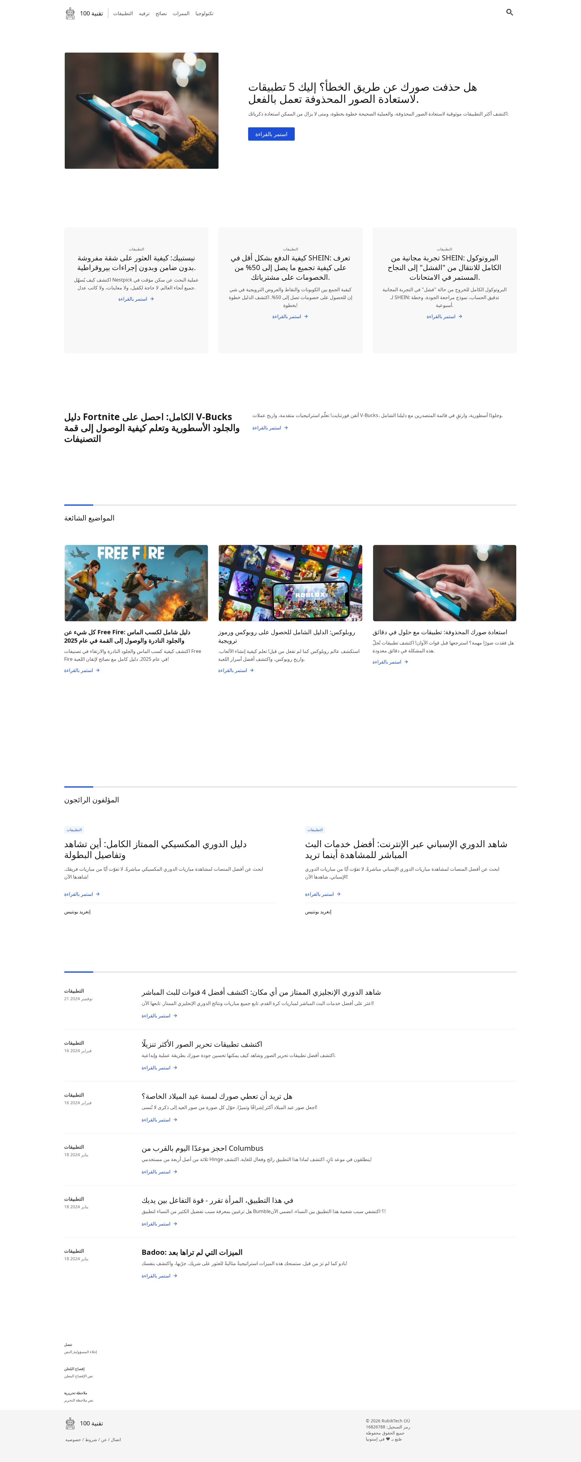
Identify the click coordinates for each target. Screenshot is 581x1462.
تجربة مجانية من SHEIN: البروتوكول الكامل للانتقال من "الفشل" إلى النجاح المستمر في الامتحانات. (444, 267)
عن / (106, 1439)
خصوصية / (75, 1439)
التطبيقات (123, 13)
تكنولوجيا (204, 13)
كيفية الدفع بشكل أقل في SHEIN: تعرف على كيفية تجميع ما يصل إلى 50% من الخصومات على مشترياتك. (290, 267)
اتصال (116, 1439)
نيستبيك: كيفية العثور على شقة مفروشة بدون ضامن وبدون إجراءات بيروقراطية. (136, 262)
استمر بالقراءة (271, 134)
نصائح (161, 13)
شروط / (93, 1439)
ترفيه (144, 13)
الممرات (181, 13)
